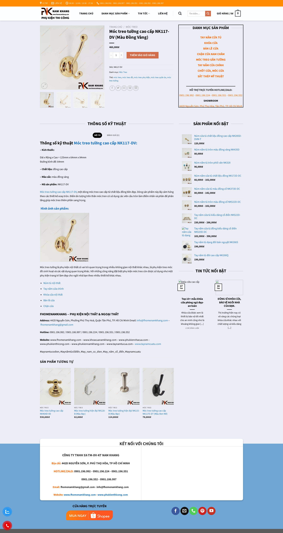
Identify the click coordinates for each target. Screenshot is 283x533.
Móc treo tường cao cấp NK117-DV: (105, 143)
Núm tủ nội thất (51, 283)
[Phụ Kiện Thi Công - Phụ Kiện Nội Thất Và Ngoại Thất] (55, 13)
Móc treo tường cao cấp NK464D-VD (51, 412)
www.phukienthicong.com (113, 495)
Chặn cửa (48, 306)
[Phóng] (44, 86)
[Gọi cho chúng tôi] (193, 511)
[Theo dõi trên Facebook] (175, 511)
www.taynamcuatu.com (148, 344)
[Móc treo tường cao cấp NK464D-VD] (55, 386)
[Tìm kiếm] (180, 13)
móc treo (117, 77)
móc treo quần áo (158, 77)
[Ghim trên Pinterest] (130, 88)
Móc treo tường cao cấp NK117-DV (58, 192)
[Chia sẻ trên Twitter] (118, 88)
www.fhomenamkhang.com (80, 495)
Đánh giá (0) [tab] (113, 135)
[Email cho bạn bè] (124, 88)
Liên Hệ (163, 13)
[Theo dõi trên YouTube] (211, 511)
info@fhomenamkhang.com (152, 320)
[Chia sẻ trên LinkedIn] (136, 88)
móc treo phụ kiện (142, 77)
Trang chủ (86, 13)
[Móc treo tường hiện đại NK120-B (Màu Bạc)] (89, 386)
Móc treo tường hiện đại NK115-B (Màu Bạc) (123, 412)
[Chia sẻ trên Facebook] (112, 88)
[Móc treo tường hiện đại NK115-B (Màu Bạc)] (124, 386)
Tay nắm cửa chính (53, 289)
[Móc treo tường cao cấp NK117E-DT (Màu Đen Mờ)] (158, 386)
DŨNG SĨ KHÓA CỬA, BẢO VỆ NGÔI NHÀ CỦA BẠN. (229, 302)
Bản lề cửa (49, 300)
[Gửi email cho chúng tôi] (184, 511)
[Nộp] (208, 13)
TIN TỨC (143, 13)
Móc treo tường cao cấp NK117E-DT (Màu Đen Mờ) (155, 412)
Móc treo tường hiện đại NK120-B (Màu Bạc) (89, 412)
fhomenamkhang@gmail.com (56, 325)
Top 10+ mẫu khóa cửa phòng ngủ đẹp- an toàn (192, 302)
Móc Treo (132, 27)
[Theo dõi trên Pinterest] (202, 511)
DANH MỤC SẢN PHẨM (114, 13)
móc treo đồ (127, 77)
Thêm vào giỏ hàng (142, 55)
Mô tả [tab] (97, 135)
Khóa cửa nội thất (53, 294)
